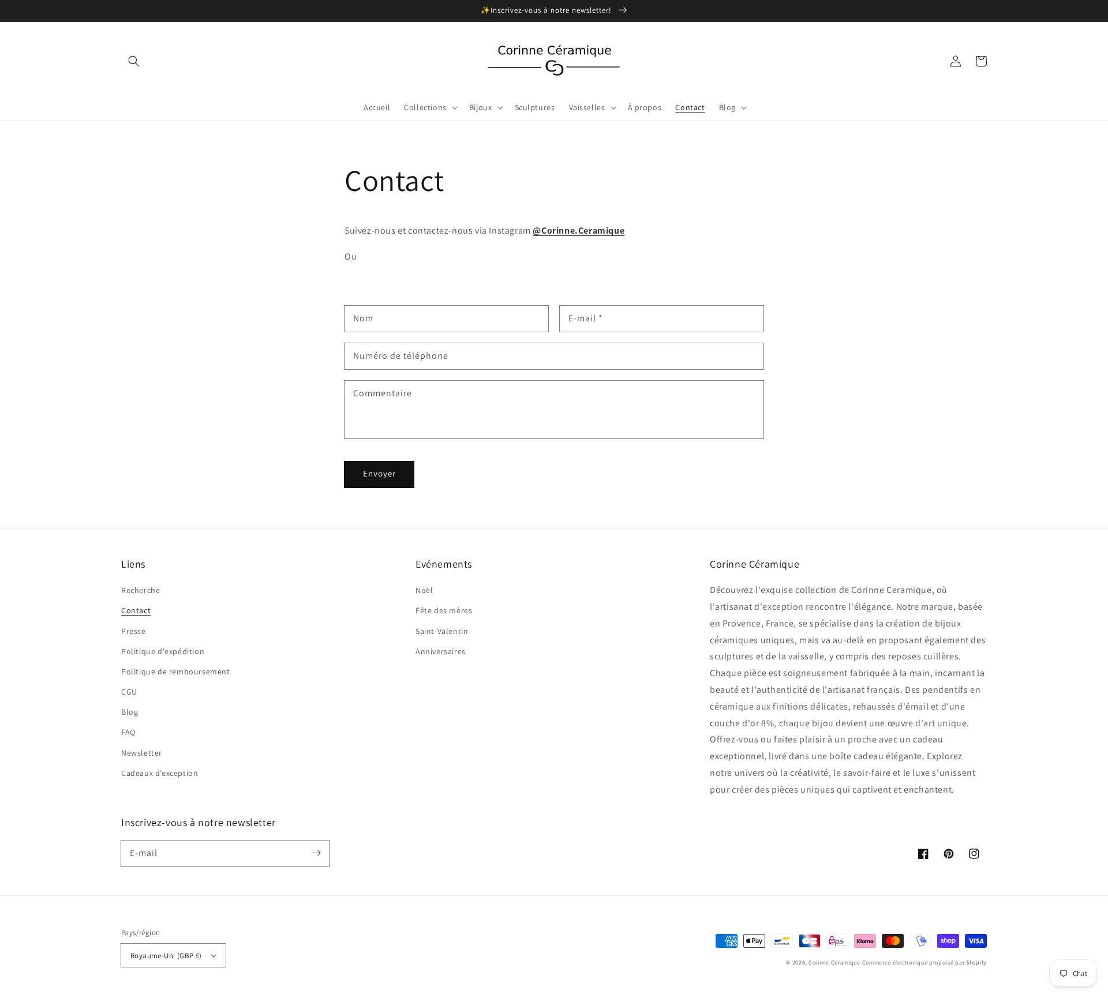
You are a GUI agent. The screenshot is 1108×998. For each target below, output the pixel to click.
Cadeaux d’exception (159, 773)
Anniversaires (440, 651)
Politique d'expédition (162, 651)
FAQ (128, 732)
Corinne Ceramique (834, 962)
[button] (134, 61)
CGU (129, 691)
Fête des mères (443, 610)
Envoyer (379, 473)
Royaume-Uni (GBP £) (166, 956)
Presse (133, 631)
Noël (424, 590)
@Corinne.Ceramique (578, 230)
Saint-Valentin (441, 631)
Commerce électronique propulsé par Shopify (924, 962)
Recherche (140, 590)
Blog (129, 712)
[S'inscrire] (316, 853)
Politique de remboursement (175, 671)
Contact (136, 610)
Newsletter (141, 753)
